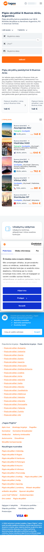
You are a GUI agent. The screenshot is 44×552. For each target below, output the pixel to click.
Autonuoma (7, 438)
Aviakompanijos (26, 495)
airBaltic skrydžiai (9, 491)
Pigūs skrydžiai (19, 498)
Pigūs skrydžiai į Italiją (13, 383)
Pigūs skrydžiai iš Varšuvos (13, 458)
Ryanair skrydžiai (26, 491)
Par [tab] (37, 251)
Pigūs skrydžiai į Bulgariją (14, 348)
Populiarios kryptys (10, 344)
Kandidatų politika (26, 508)
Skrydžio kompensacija (12, 442)
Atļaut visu (21, 290)
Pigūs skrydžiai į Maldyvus (15, 394)
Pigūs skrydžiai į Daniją (13, 355)
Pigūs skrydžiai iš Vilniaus (13, 469)
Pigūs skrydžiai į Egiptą (13, 358)
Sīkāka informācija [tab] (22, 251)
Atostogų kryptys (19, 427)
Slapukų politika (8, 508)
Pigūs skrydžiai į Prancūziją (15, 366)
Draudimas (19, 438)
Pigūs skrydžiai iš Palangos (13, 462)
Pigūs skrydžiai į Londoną (13, 487)
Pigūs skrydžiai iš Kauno (12, 466)
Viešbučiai (6, 434)
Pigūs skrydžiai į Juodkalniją (16, 390)
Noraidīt (22, 306)
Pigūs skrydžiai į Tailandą (14, 408)
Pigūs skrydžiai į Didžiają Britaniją (18, 369)
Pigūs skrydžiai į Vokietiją (14, 351)
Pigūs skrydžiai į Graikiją (14, 373)
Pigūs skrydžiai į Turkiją (14, 411)
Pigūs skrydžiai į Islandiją (14, 380)
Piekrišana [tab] (7, 251)
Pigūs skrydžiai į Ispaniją (14, 362)
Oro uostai (6, 498)
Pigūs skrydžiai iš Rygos (12, 455)
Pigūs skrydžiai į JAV (12, 415)
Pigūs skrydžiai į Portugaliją (15, 404)
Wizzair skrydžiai (33, 487)
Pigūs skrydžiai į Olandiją (14, 401)
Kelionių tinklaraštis (21, 434)
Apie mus (6, 427)
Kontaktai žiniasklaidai (22, 431)
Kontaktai (6, 431)
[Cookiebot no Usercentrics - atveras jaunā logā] (31, 244)
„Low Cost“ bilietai (9, 495)
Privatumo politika (28, 505)
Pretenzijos (6, 511)
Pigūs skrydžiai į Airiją (13, 376)
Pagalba (32, 427)
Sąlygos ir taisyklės (10, 505)
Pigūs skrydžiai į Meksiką (14, 397)
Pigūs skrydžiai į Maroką (14, 387)
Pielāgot (20, 298)
